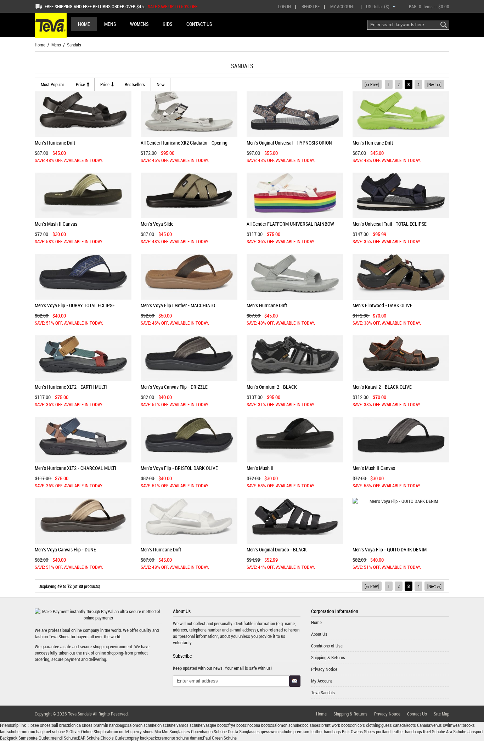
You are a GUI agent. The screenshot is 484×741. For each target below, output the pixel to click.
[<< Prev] (372, 84)
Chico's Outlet (113, 738)
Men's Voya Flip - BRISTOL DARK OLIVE (179, 468)
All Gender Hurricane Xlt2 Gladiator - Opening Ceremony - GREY (184, 145)
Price (80, 84)
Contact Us (417, 714)
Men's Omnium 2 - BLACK (272, 386)
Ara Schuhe (456, 731)
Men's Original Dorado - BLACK (277, 549)
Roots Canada (418, 725)
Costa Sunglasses (244, 731)
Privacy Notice (324, 669)
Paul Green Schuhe (220, 738)
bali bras (59, 725)
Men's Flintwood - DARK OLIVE (382, 305)
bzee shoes (40, 725)
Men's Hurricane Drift (55, 142)
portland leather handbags (399, 731)
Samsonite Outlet (34, 738)
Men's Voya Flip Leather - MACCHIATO (178, 305)
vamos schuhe (189, 725)
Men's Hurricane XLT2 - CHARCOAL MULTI (75, 468)
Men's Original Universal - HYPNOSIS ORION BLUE (289, 145)
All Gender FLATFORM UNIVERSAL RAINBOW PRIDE (290, 226)
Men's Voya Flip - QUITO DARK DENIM (390, 549)
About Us (319, 634)
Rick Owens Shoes (358, 731)
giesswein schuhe (276, 731)
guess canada (393, 725)
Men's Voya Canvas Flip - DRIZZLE (174, 386)
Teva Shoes (59, 636)
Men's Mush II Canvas (56, 223)
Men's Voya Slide (157, 223)
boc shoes (311, 725)
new (160, 84)
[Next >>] (434, 84)
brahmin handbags (110, 725)
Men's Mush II (260, 468)
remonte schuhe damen (181, 738)
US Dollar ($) (377, 6)
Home (84, 24)
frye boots (237, 725)
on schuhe (166, 725)
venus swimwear (446, 725)
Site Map (441, 714)
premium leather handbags (317, 731)
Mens (56, 44)
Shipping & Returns (328, 657)
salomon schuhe (141, 725)
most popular (52, 84)
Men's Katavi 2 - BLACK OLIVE (382, 386)
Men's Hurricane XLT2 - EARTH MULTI (71, 386)
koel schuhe (54, 731)
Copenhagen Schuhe (209, 731)
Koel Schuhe (434, 731)
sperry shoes (141, 731)
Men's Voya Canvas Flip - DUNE (65, 549)
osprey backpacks (143, 738)
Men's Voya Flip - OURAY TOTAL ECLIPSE (75, 305)
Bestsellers (135, 84)
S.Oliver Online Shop (84, 731)
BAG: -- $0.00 (429, 6)
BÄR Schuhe (89, 738)
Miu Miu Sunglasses (172, 731)
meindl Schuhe (64, 738)
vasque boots (215, 725)
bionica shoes (80, 725)
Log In (284, 6)
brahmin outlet (116, 731)
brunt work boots (336, 725)
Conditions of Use (327, 645)
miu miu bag (32, 731)
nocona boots (259, 725)
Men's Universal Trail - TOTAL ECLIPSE (390, 223)
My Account (342, 6)
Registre (311, 6)
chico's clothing (366, 725)
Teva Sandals (323, 692)
